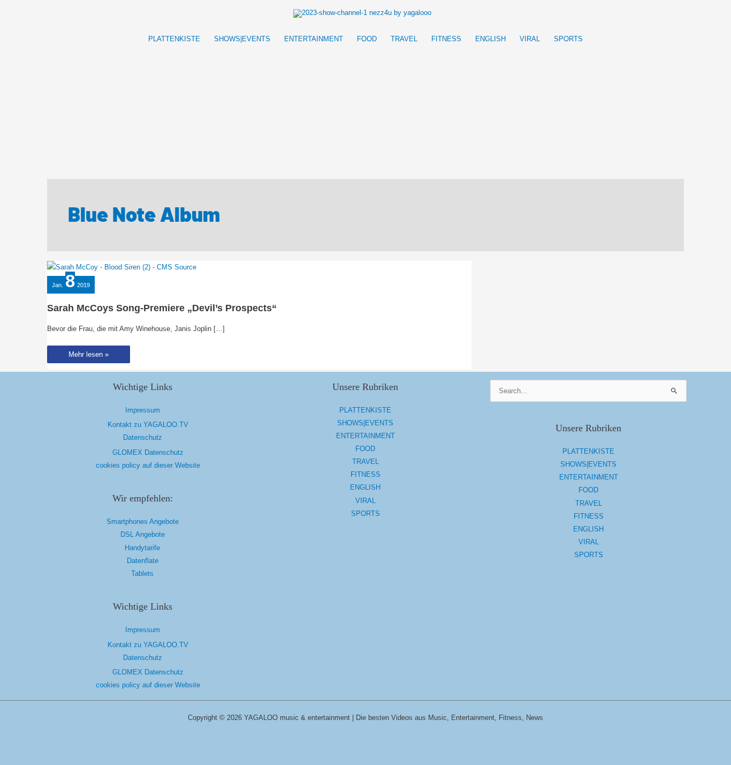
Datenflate (142, 561)
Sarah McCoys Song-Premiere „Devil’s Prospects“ (162, 308)
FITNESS (365, 474)
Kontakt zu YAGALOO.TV (148, 425)
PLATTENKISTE (365, 410)
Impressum (142, 410)
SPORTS (365, 513)
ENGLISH (365, 487)
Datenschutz (142, 437)
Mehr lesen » (88, 356)
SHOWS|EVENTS (365, 423)
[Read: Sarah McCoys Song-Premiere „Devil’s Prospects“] (121, 267)
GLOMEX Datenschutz (148, 452)
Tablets (142, 573)
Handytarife (142, 548)
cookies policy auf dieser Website (148, 465)
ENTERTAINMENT (365, 436)
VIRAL (365, 501)
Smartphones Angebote (142, 522)
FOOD (365, 449)
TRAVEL (365, 462)
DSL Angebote (142, 534)
